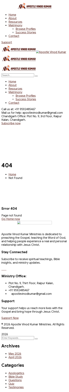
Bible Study (15, 377)
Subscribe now (11, 123)
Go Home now (10, 219)
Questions (15, 380)
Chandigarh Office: (13, 116)
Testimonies (16, 387)
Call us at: (7, 109)
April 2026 (15, 357)
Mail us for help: (11, 113)
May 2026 (14, 354)
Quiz (11, 384)
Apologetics (16, 373)
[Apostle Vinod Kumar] (18, 52)
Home (12, 174)
